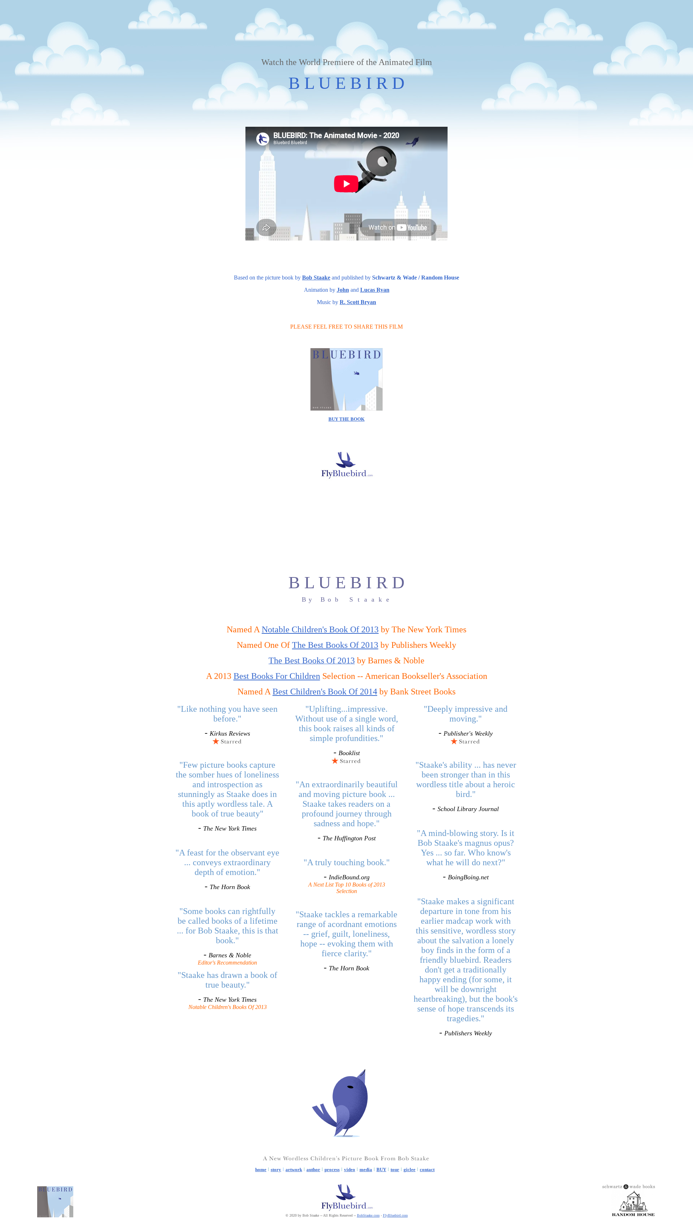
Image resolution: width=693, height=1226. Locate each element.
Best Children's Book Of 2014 (325, 691)
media (365, 1169)
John (343, 290)
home (260, 1169)
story (276, 1169)
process (332, 1169)
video (349, 1169)
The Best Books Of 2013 (335, 645)
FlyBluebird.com (395, 1215)
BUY (381, 1169)
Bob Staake (316, 277)
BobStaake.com (368, 1215)
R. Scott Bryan (358, 302)
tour (395, 1169)
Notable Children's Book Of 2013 (320, 629)
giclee (409, 1169)
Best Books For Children (277, 676)
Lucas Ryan (374, 290)
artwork (294, 1169)
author (313, 1169)
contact (427, 1169)
